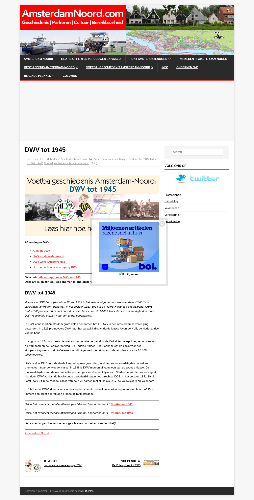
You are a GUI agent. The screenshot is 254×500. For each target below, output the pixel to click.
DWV (153, 159)
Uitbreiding (171, 201)
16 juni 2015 (37, 159)
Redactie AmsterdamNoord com (68, 159)
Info (165, 67)
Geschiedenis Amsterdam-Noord (49, 67)
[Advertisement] (127, 111)
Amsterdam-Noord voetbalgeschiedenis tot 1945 (121, 159)
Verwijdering (172, 221)
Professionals (173, 194)
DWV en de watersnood (48, 256)
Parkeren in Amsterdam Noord (203, 58)
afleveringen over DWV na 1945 (59, 277)
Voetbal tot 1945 (122, 412)
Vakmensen (172, 208)
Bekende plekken (37, 75)
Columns (70, 75)
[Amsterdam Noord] (127, 52)
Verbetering (172, 214)
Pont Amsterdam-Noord (148, 58)
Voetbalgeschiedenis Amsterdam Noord (66, 163)
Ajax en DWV (41, 250)
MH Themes (86, 491)
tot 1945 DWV (35, 163)
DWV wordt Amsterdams (49, 261)
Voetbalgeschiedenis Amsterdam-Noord (118, 67)
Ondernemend (187, 67)
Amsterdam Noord (38, 58)
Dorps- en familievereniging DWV (55, 267)
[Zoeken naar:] (197, 152)
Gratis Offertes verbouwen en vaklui (91, 58)
